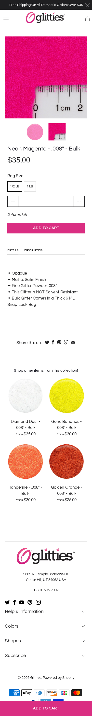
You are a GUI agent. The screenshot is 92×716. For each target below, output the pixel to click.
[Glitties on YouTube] (21, 602)
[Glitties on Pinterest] (29, 602)
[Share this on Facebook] (53, 342)
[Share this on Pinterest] (59, 342)
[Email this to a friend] (73, 342)
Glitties (35, 678)
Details (12, 250)
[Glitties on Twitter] (7, 602)
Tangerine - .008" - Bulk (25, 461)
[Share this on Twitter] (47, 342)
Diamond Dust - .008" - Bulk (25, 396)
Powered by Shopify (58, 678)
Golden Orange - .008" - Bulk (67, 461)
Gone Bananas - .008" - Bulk (67, 396)
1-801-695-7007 (46, 590)
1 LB (30, 186)
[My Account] (4, 17)
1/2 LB (14, 186)
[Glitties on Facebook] (14, 602)
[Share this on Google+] (66, 342)
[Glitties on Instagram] (38, 602)
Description (33, 250)
